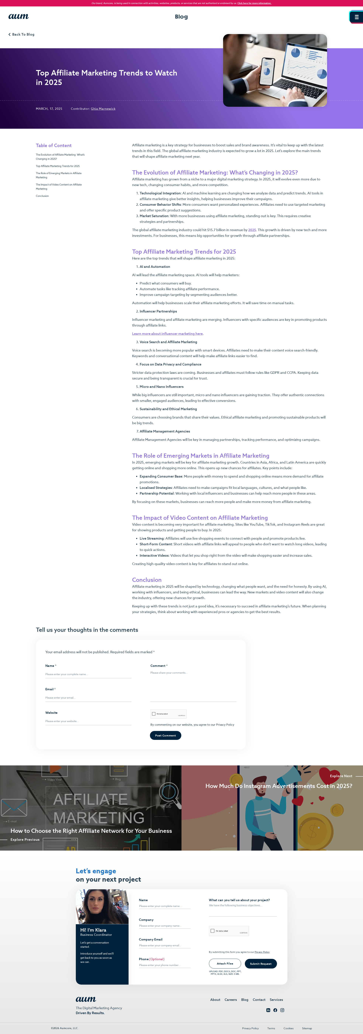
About (215, 999)
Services (276, 999)
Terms (271, 1028)
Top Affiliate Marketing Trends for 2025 (58, 166)
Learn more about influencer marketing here (167, 333)
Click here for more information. (254, 3)
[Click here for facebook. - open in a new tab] (275, 1011)
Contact (259, 999)
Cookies (289, 1028)
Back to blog (23, 34)
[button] (356, 17)
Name (50, 665)
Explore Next (341, 776)
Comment (159, 665)
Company (146, 919)
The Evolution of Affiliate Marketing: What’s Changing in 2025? (60, 157)
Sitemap (307, 1028)
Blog (244, 999)
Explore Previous (25, 840)
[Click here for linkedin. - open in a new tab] (268, 1011)
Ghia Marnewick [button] (103, 109)
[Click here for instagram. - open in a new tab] (282, 1011)
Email (50, 689)
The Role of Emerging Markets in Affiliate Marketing (58, 175)
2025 (252, 230)
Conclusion (42, 196)
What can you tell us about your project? (239, 900)
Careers (231, 999)
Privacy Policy (224, 724)
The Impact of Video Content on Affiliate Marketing (59, 187)
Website (51, 712)
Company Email (150, 939)
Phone (144, 959)
